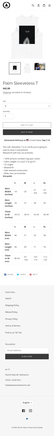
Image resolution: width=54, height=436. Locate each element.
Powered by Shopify (35, 427)
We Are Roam (23, 427)
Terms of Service (12, 325)
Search (8, 298)
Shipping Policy (12, 305)
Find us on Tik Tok (13, 332)
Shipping (7, 92)
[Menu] (49, 5)
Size (4, 101)
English (26, 402)
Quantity (6, 111)
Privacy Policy (11, 319)
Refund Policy (11, 312)
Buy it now (27, 132)
